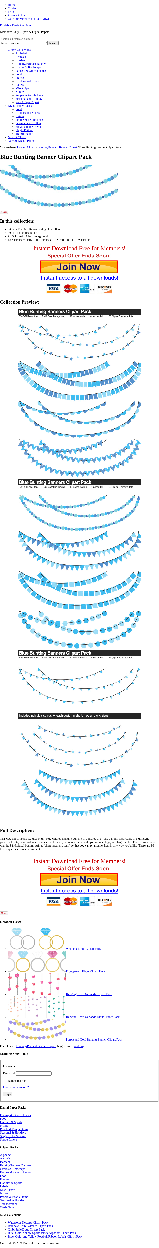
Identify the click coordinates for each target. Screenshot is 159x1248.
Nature (4, 1125)
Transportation (9, 1203)
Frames (4, 1179)
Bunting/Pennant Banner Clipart (36, 1046)
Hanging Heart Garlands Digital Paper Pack (93, 1016)
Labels (4, 1186)
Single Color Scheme (13, 1136)
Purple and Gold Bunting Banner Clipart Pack (94, 1039)
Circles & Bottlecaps (12, 1169)
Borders (5, 1162)
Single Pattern (8, 1139)
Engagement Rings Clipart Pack (85, 971)
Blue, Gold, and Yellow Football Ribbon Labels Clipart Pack (45, 1236)
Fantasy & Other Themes (15, 1115)
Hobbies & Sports (11, 1122)
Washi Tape (7, 1207)
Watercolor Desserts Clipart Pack (28, 1222)
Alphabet (5, 1155)
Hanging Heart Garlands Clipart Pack (89, 994)
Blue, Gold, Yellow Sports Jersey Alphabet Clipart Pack (42, 1233)
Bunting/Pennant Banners (15, 1165)
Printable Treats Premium (15, 25)
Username (9, 1066)
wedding (79, 1046)
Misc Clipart (7, 1189)
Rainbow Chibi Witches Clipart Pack (30, 1226)
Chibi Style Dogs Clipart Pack (26, 1229)
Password (9, 1073)
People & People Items (14, 1129)
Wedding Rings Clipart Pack (83, 948)
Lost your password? (16, 1087)
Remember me (17, 1080)
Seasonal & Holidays (13, 1132)
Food (3, 1118)
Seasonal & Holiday (12, 1200)
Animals (5, 1158)
